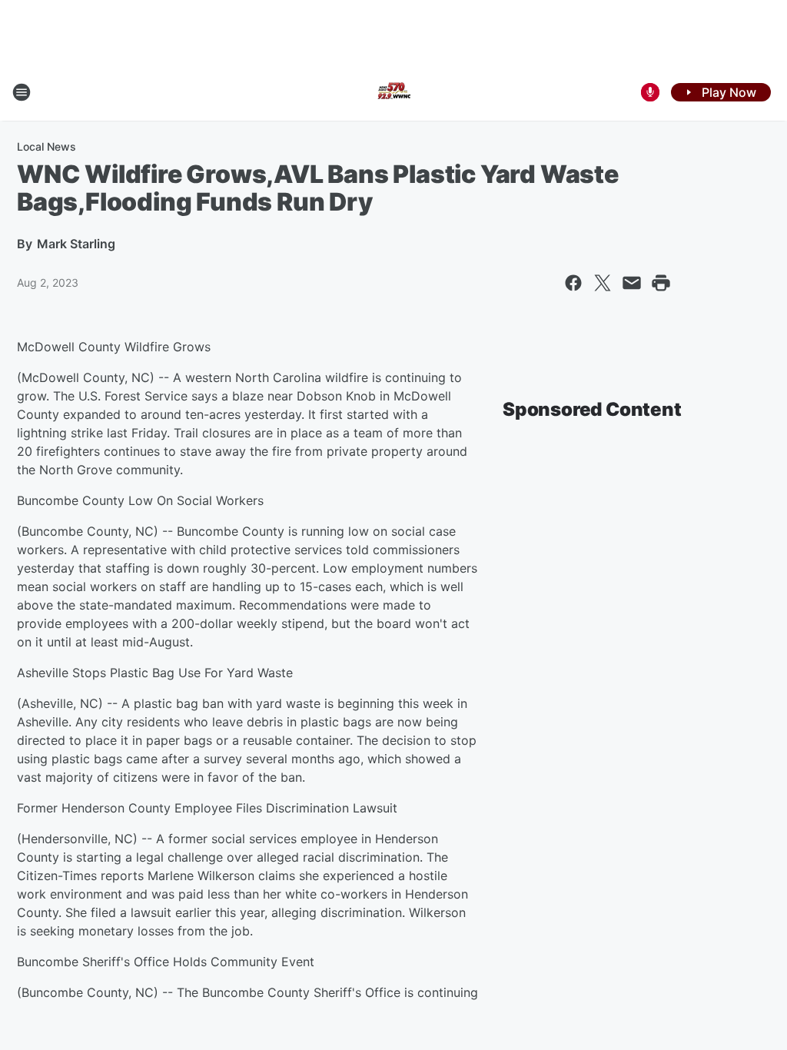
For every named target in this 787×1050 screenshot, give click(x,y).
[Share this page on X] (602, 283)
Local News (46, 146)
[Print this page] (661, 283)
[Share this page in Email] (632, 283)
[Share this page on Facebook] (573, 283)
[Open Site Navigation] (21, 92)
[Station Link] (393, 92)
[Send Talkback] (650, 92)
